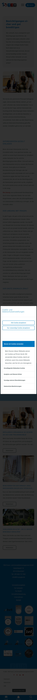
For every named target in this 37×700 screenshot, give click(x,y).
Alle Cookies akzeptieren (18, 323)
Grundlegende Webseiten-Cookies (14, 368)
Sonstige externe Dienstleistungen (14, 380)
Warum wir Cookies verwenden (13, 344)
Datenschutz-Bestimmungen (12, 386)
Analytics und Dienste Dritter (13, 374)
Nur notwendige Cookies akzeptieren (18, 328)
